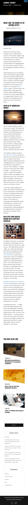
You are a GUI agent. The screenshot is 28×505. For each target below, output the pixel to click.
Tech (10, 48)
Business (6, 48)
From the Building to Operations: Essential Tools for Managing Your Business (13, 454)
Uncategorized (8, 485)
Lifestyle (7, 479)
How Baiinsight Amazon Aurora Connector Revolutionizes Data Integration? (12, 441)
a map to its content (11, 155)
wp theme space (17, 499)
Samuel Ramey (10, 2)
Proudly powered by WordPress (11, 497)
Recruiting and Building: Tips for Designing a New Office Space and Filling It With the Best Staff (13, 460)
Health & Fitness (8, 476)
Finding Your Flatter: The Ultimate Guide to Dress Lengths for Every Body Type (13, 448)
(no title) (7, 437)
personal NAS (9, 255)
